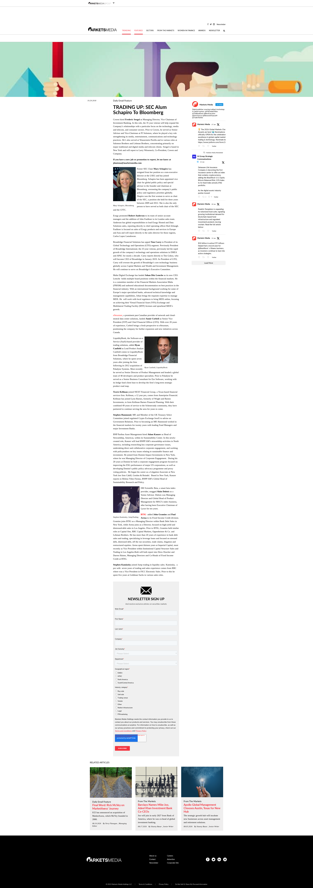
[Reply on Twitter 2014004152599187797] (199, 197)
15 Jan (214, 238)
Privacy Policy (163, 884)
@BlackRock (203, 248)
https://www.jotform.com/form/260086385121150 (219, 142)
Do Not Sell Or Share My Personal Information (191, 884)
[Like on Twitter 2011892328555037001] (209, 257)
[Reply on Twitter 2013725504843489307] (199, 231)
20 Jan (214, 204)
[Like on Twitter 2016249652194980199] (209, 146)
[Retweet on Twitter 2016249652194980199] (204, 146)
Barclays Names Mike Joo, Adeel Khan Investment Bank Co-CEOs (155, 808)
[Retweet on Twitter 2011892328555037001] (204, 257)
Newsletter (221, 24)
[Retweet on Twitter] (204, 152)
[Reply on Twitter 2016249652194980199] (199, 146)
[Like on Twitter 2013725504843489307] (209, 231)
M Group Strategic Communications (205, 157)
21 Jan (202, 162)
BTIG (144, 514)
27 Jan (214, 124)
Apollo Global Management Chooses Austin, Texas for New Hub (202, 808)
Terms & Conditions (145, 884)
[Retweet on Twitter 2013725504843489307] (204, 231)
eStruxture (117, 315)
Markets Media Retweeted (214, 152)
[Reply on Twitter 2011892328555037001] (199, 257)
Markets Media (203, 124)
